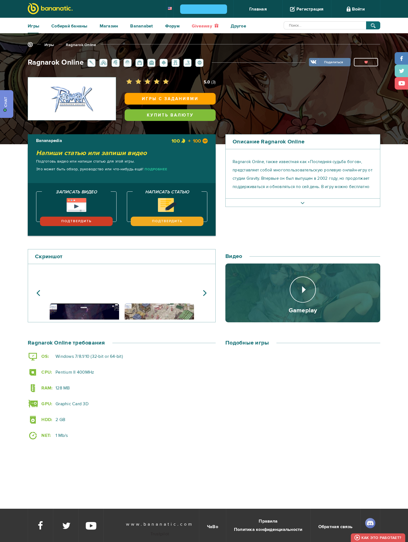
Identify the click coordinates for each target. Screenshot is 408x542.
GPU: (46, 404)
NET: (45, 435)
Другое (238, 26)
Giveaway (202, 26)
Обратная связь (335, 527)
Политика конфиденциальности (268, 529)
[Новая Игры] (198, 62)
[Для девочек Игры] (138, 62)
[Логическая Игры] (163, 62)
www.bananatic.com (159, 524)
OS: (44, 356)
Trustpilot (159, 534)
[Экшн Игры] (102, 62)
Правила (268, 521)
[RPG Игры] (90, 62)
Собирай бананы (69, 26)
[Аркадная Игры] (150, 62)
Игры (33, 26)
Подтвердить (76, 221)
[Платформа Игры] (187, 62)
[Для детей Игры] (175, 62)
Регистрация (309, 9)
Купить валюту (170, 115)
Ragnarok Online (81, 44)
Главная (258, 9)
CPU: (46, 372)
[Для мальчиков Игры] (127, 62)
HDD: (46, 419)
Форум (172, 26)
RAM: (46, 388)
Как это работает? (381, 537)
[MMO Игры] (115, 62)
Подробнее (156, 169)
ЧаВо (212, 527)
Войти (358, 9)
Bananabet (141, 26)
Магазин (109, 26)
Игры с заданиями (170, 98)
